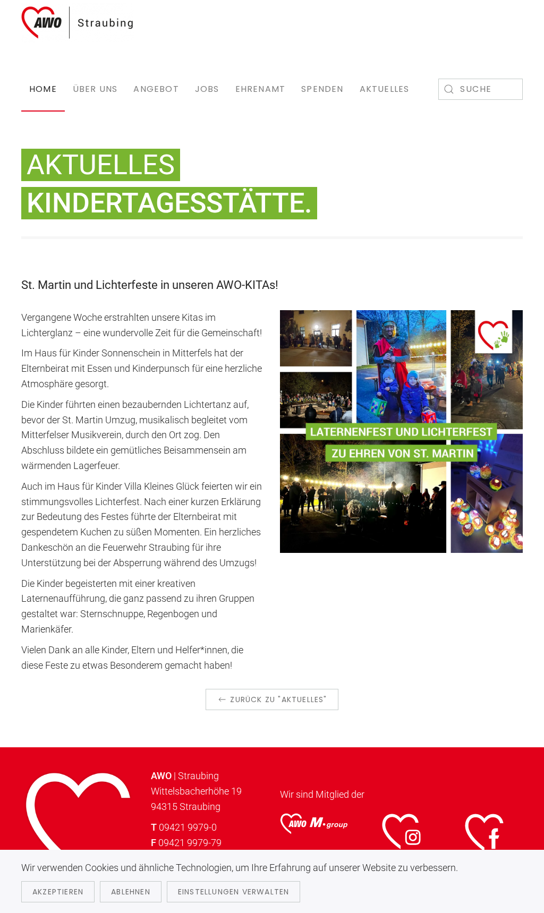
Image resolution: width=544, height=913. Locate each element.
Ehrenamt (260, 89)
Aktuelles (385, 89)
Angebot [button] (155, 89)
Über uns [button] (95, 89)
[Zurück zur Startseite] (77, 22)
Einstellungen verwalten (234, 891)
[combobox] (480, 89)
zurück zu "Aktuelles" (278, 699)
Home (43, 89)
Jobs (207, 89)
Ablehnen (130, 891)
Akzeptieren (57, 891)
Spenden (322, 89)
